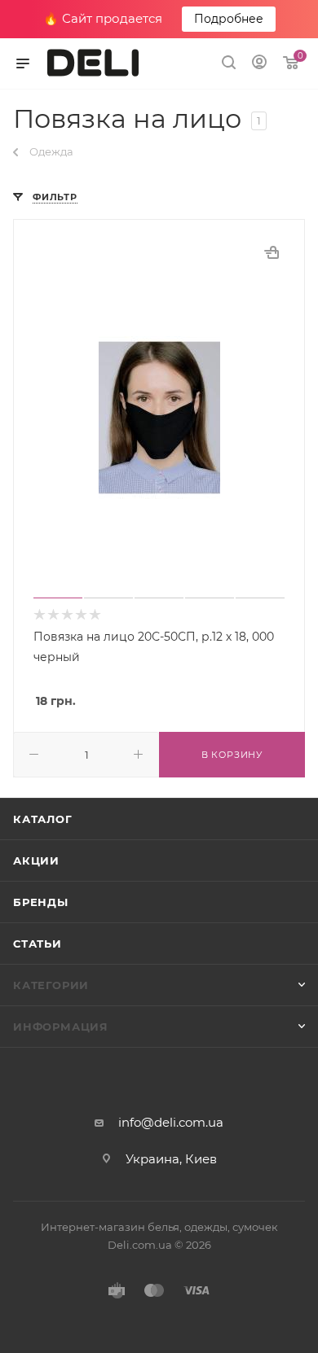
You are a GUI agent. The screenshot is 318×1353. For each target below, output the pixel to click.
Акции (36, 860)
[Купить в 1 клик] (271, 252)
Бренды (40, 902)
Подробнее (228, 18)
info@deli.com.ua (170, 1122)
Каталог (43, 818)
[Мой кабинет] (259, 64)
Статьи (37, 943)
